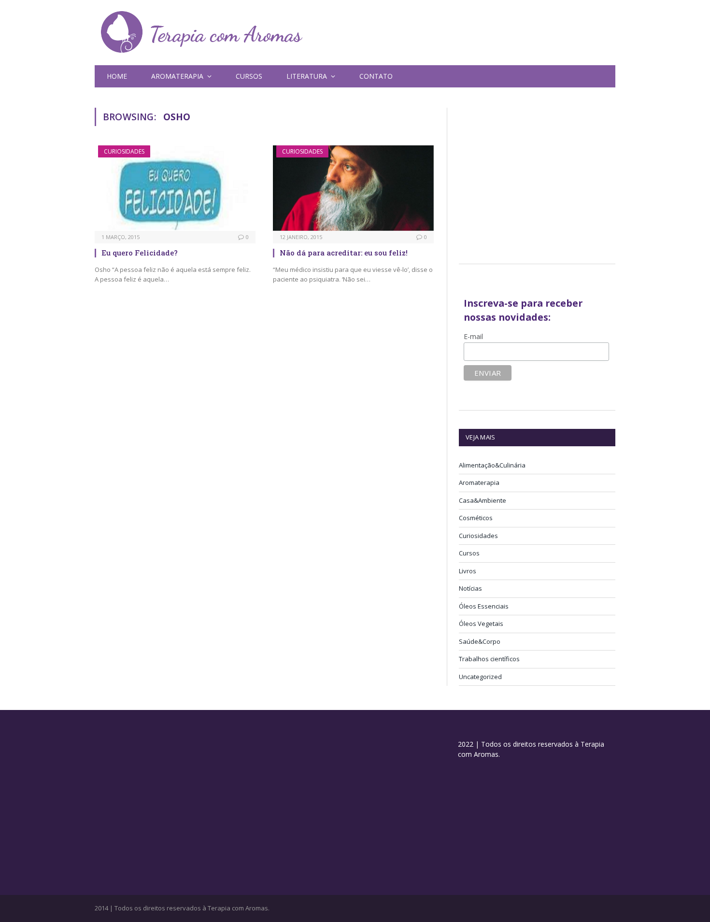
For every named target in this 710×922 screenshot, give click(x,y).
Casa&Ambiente (482, 500)
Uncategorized (480, 676)
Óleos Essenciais (484, 606)
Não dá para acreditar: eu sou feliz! (344, 252)
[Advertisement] (540, 175)
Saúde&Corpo (479, 641)
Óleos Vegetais (481, 623)
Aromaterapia (479, 482)
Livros (467, 571)
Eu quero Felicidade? (139, 252)
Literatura (306, 76)
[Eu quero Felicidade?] (175, 188)
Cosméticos (476, 517)
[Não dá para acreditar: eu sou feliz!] (353, 188)
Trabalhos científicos (489, 658)
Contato (376, 76)
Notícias (470, 588)
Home (117, 76)
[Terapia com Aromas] (202, 32)
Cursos (249, 76)
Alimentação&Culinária (492, 465)
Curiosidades (124, 151)
